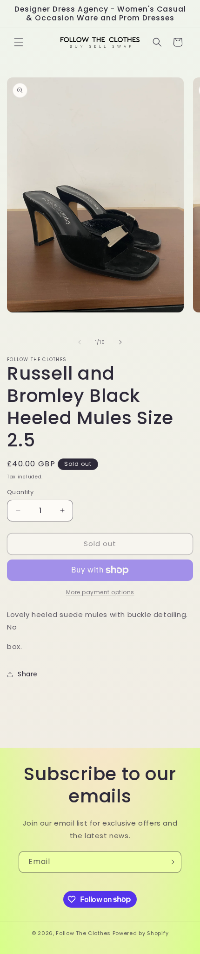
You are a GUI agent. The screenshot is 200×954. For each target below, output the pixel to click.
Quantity (20, 492)
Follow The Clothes (83, 933)
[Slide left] (79, 342)
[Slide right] (120, 342)
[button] (18, 42)
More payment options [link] (100, 592)
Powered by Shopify (141, 933)
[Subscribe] (170, 862)
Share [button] (28, 674)
